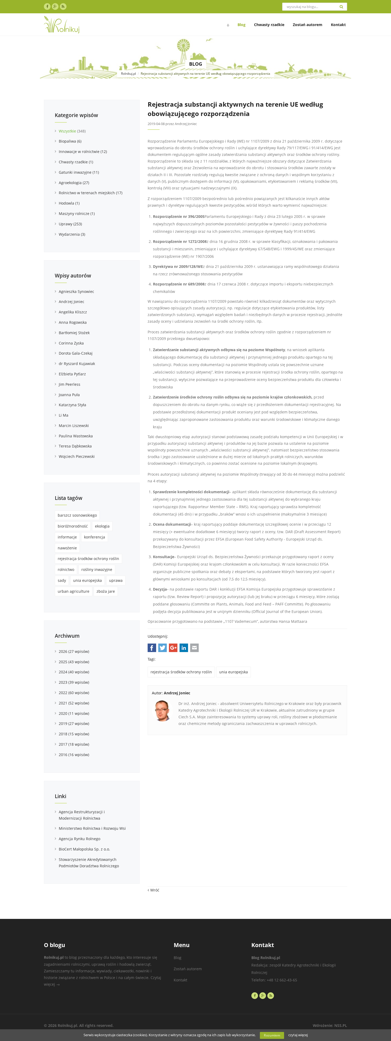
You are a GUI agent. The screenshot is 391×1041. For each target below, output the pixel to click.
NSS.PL (340, 1025)
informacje (67, 537)
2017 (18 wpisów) (74, 744)
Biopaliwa (70, 141)
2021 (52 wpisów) (74, 703)
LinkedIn (184, 648)
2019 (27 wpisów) (74, 723)
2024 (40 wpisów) (74, 671)
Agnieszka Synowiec (76, 291)
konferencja (94, 537)
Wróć (154, 890)
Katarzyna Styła (72, 404)
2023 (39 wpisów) (74, 682)
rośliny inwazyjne (96, 569)
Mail (194, 648)
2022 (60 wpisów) (74, 692)
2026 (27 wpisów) (74, 651)
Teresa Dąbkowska (75, 446)
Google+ (173, 648)
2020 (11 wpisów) (74, 713)
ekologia (102, 526)
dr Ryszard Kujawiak (77, 363)
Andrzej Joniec (71, 301)
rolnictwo (66, 569)
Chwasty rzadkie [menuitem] (269, 24)
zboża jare (106, 591)
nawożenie (67, 547)
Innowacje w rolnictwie (83, 151)
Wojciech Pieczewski (77, 456)
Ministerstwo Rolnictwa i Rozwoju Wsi (92, 828)
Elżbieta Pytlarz (72, 373)
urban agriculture (73, 591)
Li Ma (63, 415)
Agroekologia (74, 182)
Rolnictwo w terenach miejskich (90, 192)
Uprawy (70, 223)
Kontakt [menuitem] (338, 24)
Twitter (162, 648)
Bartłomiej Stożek (74, 332)
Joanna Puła (69, 394)
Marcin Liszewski (74, 425)
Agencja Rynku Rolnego (79, 838)
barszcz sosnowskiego (77, 515)
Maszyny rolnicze (77, 213)
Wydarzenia (72, 234)
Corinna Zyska (71, 343)
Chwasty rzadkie (76, 161)
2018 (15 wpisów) (74, 733)
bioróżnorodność (73, 526)
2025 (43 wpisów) (74, 661)
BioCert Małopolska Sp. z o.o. (84, 849)
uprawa (116, 580)
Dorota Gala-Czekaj (76, 353)
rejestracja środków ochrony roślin (181, 671)
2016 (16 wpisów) (74, 754)
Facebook (152, 648)
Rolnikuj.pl (128, 73)
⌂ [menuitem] (228, 24)
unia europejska (233, 671)
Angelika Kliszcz (73, 311)
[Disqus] (247, 813)
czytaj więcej (298, 1034)
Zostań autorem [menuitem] (307, 24)
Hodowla (69, 203)
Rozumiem (272, 1035)
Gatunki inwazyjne (79, 172)
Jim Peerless (69, 384)
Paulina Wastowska (76, 435)
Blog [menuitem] (242, 24)
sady (62, 580)
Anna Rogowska (73, 322)
